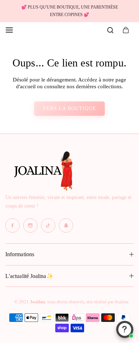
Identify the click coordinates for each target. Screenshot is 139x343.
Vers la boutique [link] (69, 108)
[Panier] (126, 30)
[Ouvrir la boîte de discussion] (124, 329)
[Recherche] (110, 30)
